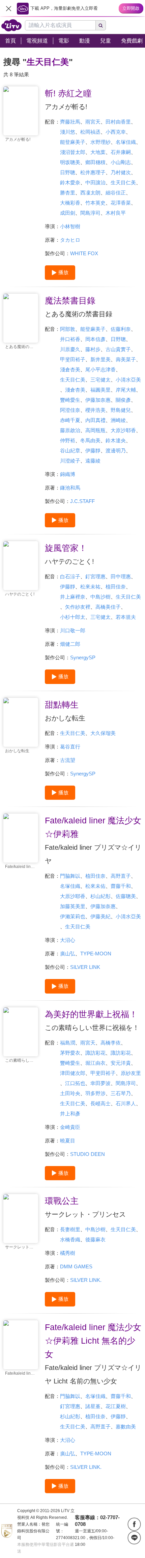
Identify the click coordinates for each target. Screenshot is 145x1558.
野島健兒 (121, 410)
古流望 (67, 760)
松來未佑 (95, 886)
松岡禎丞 (90, 132)
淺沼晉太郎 (72, 152)
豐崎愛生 (70, 400)
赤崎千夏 (70, 420)
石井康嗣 (121, 152)
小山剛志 (121, 162)
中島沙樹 (100, 597)
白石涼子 (70, 576)
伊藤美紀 (100, 916)
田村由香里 (118, 122)
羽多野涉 (95, 1093)
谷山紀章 (70, 450)
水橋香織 (70, 1239)
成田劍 (67, 213)
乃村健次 (121, 172)
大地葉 (98, 152)
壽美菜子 (126, 359)
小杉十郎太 (72, 617)
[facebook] (134, 1524)
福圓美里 (100, 390)
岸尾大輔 (126, 390)
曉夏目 (67, 1140)
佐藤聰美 (126, 896)
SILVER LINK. (86, 1280)
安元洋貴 (121, 1063)
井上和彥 (70, 1113)
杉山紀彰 (100, 896)
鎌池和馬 (70, 488)
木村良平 (116, 213)
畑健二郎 (70, 644)
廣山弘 (67, 953)
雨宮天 (92, 122)
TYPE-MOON (95, 953)
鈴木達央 (116, 440)
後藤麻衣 (95, 1239)
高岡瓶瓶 (95, 430)
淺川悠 (67, 132)
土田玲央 (70, 1093)
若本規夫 (126, 617)
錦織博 (67, 474)
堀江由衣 (95, 1063)
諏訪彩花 (95, 1053)
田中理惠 (121, 576)
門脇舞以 (70, 876)
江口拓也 (75, 1083)
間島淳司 (90, 213)
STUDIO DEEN (87, 1154)
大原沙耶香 (123, 430)
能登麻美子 (72, 142)
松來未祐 (90, 586)
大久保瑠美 (103, 733)
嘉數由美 (126, 1426)
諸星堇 (92, 1406)
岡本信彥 (95, 339)
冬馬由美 (90, 440)
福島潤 (67, 1043)
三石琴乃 (121, 1093)
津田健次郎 (72, 1073)
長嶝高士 (100, 1103)
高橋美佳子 (108, 607)
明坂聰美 (70, 162)
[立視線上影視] (11, 25)
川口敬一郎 (72, 630)
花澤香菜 (121, 203)
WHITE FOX (84, 253)
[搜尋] (101, 25)
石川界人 (126, 1103)
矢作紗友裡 (77, 607)
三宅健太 (100, 379)
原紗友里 (131, 1073)
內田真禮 (95, 420)
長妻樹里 (70, 1229)
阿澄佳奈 (70, 410)
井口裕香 (70, 339)
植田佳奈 (116, 586)
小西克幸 (116, 132)
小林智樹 (70, 226)
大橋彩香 (70, 203)
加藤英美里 (72, 906)
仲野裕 (67, 440)
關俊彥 (123, 400)
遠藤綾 (92, 461)
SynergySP (82, 657)
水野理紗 (100, 142)
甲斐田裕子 (72, 359)
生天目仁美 (123, 182)
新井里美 (100, 359)
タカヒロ (70, 240)
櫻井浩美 (95, 410)
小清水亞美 (128, 379)
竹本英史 (95, 203)
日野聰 (67, 172)
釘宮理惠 (95, 576)
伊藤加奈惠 (98, 400)
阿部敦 (67, 329)
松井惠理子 (93, 172)
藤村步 (92, 349)
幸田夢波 (100, 1083)
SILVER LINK (85, 967)
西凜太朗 (90, 192)
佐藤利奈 (121, 329)
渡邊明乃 (116, 450)
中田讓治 (95, 182)
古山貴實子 (118, 349)
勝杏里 (67, 192)
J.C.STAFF (82, 501)
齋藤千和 (121, 886)
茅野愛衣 (70, 1053)
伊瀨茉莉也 (72, 916)
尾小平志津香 (100, 369)
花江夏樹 (116, 1406)
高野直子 (121, 876)
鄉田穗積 (95, 162)
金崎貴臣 (70, 1127)
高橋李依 (110, 1043)
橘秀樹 (67, 1253)
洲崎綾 (118, 420)
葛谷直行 (70, 746)
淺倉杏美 (70, 369)
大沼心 (67, 940)
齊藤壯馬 (70, 122)
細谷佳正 (116, 192)
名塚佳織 (126, 142)
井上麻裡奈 (72, 597)
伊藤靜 (92, 450)
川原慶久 (70, 349)
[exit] (8, 8)
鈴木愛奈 (70, 182)
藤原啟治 (70, 430)
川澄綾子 (70, 461)
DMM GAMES (76, 1266)
